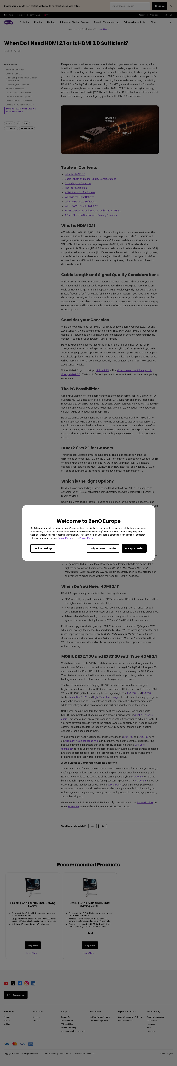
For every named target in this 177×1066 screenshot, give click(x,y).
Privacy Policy (86, 538)
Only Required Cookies (103, 548)
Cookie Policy (64, 538)
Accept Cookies (134, 548)
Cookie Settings (42, 548)
